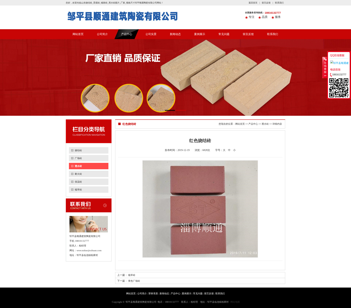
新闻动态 (175, 34)
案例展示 (199, 34)
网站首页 (78, 34)
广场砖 (78, 158)
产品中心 (126, 34)
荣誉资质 (153, 293)
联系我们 (279, 2)
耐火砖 (78, 174)
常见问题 (223, 34)
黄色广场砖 (134, 281)
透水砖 (78, 166)
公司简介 (102, 34)
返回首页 (253, 2)
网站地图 (235, 302)
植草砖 (78, 189)
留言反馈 (266, 2)
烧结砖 (78, 150)
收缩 (324, 67)
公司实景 (151, 34)
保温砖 (78, 181)
